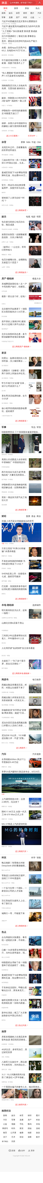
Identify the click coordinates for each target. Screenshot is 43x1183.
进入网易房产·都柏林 (20, 346)
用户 (39, 3)
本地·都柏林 (8, 604)
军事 (3, 17)
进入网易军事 (20, 510)
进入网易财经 (20, 599)
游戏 (38, 1128)
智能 (39, 857)
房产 (18, 17)
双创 (21, 1137)
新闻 (3, 13)
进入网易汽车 (20, 851)
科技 (25, 17)
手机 (21, 1124)
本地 (38, 1124)
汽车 (39, 13)
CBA (39, 142)
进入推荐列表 (20, 1104)
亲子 (5, 1137)
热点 (38, 8)
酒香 (30, 1137)
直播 (11, 17)
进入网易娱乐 (20, 272)
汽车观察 (36, 754)
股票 (28, 516)
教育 (5, 1132)
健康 (21, 1132)
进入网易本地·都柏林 (20, 673)
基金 (33, 516)
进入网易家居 (20, 421)
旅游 (38, 1132)
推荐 (16, 8)
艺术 (13, 1137)
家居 (4, 352)
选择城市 (36, 605)
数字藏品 (5, 1141)
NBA (28, 142)
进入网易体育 (20, 210)
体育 (18, 13)
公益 (32, 17)
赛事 (23, 142)
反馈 (13, 1150)
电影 (33, 216)
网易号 (5, 679)
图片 (32, 13)
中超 (34, 142)
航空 (38, 1137)
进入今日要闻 (12, 135)
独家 (30, 1132)
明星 (39, 216)
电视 (28, 216)
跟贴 (30, 1128)
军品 (33, 427)
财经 (25, 13)
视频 (13, 1124)
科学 (33, 857)
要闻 (5, 8)
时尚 (13, 1128)
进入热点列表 (20, 1025)
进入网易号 (20, 748)
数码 (30, 1124)
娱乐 (11, 13)
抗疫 (13, 1141)
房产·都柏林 (8, 278)
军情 (39, 427)
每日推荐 (36, 679)
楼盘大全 (36, 278)
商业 (39, 516)
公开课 (13, 1132)
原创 (27, 8)
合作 (23, 1150)
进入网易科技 (20, 926)
